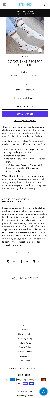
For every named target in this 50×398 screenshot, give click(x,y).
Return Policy (25, 342)
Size (25, 84)
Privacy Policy (25, 347)
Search (25, 329)
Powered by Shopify (25, 396)
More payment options (25, 120)
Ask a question (25, 252)
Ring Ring (24, 375)
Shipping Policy (25, 338)
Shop (25, 325)
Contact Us (25, 356)
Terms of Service (25, 351)
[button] (43, 391)
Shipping (15, 75)
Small (18, 89)
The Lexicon (25, 360)
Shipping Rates (25, 334)
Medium (30, 89)
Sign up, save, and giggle (24, 368)
